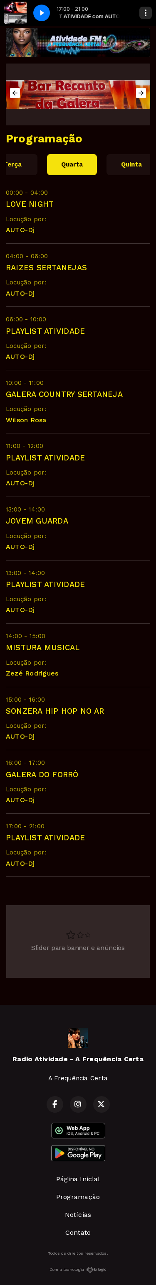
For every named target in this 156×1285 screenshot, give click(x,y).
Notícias (78, 1215)
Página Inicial (78, 1179)
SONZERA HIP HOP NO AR (55, 711)
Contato (78, 1232)
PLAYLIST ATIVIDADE (45, 331)
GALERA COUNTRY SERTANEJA (64, 394)
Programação (78, 1197)
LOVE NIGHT (30, 204)
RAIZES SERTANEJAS (46, 267)
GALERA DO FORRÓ (42, 774)
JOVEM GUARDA (37, 520)
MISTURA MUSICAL (43, 647)
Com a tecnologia (67, 1269)
